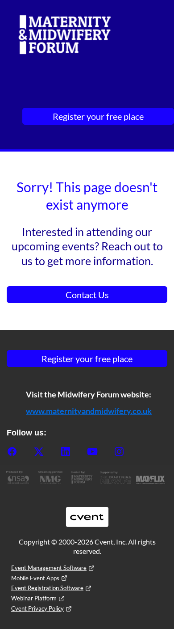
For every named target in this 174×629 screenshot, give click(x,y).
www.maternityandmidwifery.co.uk (89, 411)
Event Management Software (49, 567)
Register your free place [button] (98, 116)
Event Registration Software (47, 587)
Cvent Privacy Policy (37, 608)
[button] (20, 454)
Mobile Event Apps (35, 578)
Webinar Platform (34, 598)
